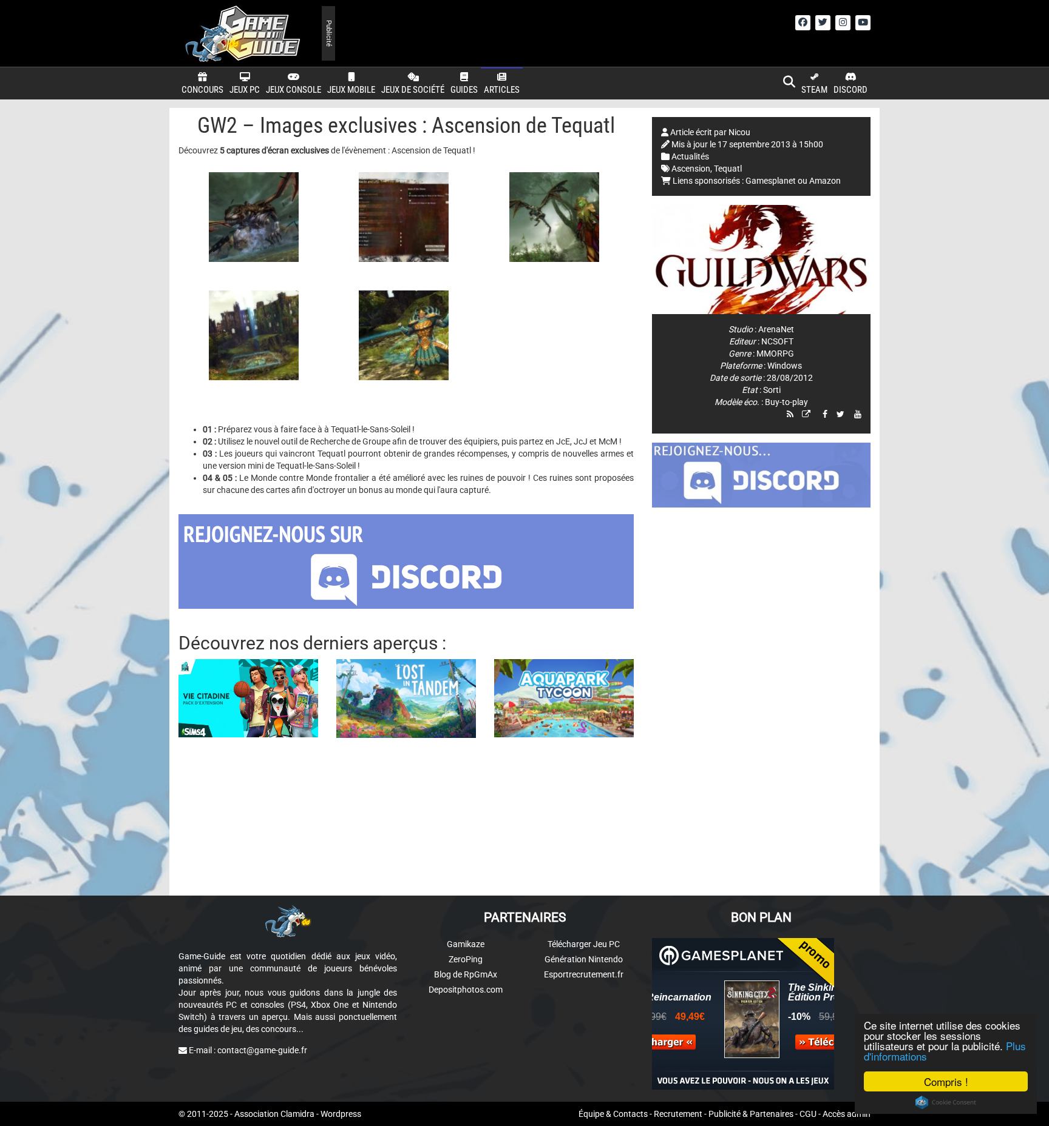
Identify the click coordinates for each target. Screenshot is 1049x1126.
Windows (784, 365)
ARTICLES (502, 89)
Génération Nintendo (584, 959)
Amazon (825, 181)
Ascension (690, 168)
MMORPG (775, 353)
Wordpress (341, 1114)
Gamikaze (465, 944)
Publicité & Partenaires (750, 1114)
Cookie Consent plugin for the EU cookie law (945, 1102)
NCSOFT (777, 341)
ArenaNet (776, 329)
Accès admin (847, 1114)
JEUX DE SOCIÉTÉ (412, 89)
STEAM (814, 89)
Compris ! (946, 1081)
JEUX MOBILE (351, 89)
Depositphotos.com (466, 989)
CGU (807, 1114)
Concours (202, 89)
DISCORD (850, 89)
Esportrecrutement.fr (583, 974)
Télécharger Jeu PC (584, 944)
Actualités (690, 156)
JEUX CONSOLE (293, 89)
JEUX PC (244, 89)
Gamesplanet (770, 181)
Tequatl (728, 168)
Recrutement (678, 1114)
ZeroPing (466, 959)
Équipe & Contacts (613, 1114)
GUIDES (464, 89)
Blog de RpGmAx (465, 974)
